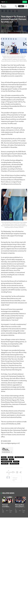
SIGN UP (25, 1)
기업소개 (3, 1)
